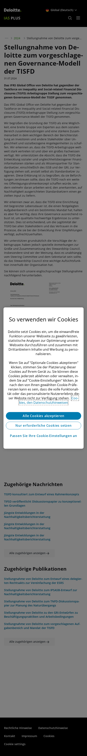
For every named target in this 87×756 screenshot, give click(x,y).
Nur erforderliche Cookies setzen (43, 425)
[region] (43, 378)
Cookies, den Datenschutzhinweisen (49, 400)
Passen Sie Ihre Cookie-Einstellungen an (43, 436)
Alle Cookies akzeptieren (43, 416)
